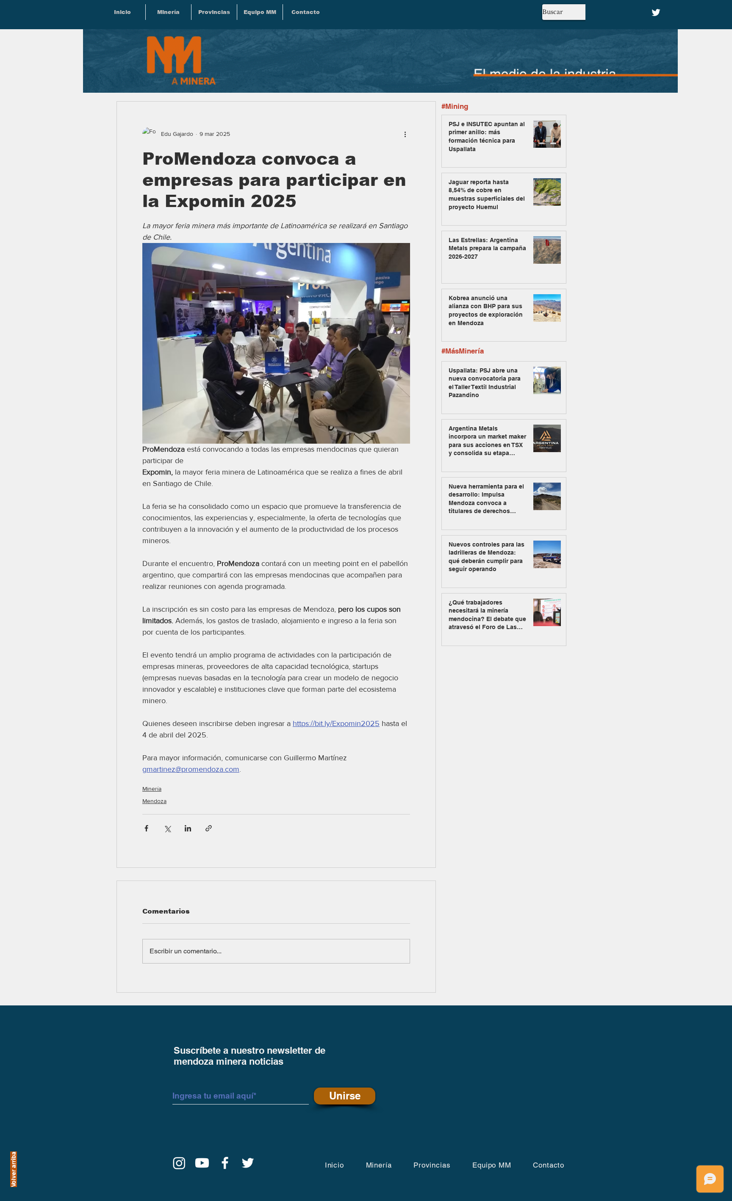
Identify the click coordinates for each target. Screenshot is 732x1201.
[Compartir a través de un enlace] (209, 828)
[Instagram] (179, 1163)
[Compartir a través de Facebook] (146, 828)
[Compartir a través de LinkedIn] (188, 828)
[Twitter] (656, 12)
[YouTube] (202, 1163)
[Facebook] (225, 1163)
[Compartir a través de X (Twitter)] (167, 828)
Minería (151, 788)
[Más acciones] (405, 134)
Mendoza (154, 801)
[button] (214, 12)
